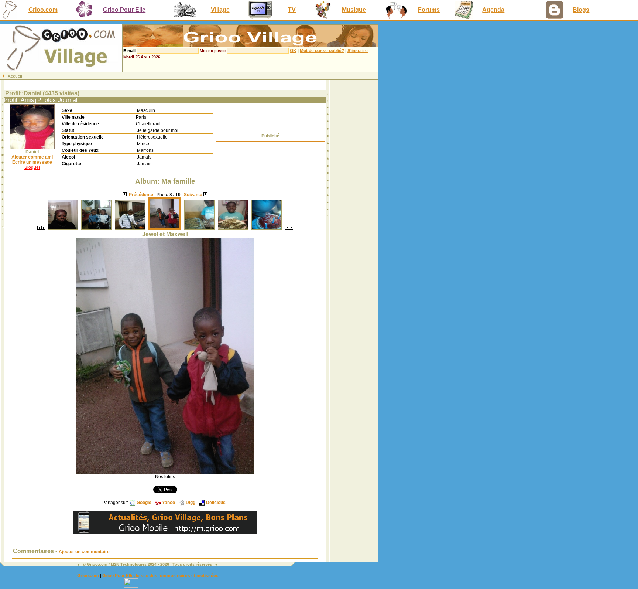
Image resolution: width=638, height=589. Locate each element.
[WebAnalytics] (132, 585)
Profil (10, 100)
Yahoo (168, 502)
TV (292, 10)
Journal (68, 100)
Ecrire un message (32, 162)
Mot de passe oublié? (322, 50)
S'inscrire (357, 50)
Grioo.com (43, 10)
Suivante (193, 194)
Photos (46, 100)
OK (293, 50)
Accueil (15, 76)
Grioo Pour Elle (124, 10)
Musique (354, 10)
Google (144, 502)
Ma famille (178, 181)
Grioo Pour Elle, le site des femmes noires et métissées (160, 575)
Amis (27, 100)
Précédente (141, 194)
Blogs (581, 10)
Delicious (216, 502)
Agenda (493, 10)
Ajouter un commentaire (84, 551)
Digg (190, 502)
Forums (429, 10)
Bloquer (32, 167)
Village (220, 10)
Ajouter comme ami (32, 157)
